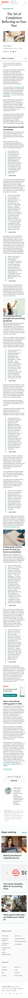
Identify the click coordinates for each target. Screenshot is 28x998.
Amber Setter (6, 94)
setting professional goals (13, 527)
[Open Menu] (25, 2)
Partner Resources (14, 2)
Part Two (13, 734)
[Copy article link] (15, 51)
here (9, 96)
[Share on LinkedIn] (13, 51)
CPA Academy (17, 87)
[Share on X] (10, 51)
